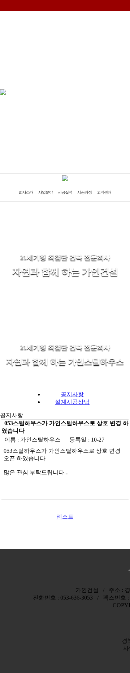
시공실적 (65, 192)
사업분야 (45, 192)
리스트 (65, 517)
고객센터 (104, 192)
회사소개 (26, 192)
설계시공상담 (72, 402)
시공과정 (84, 192)
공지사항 (72, 394)
